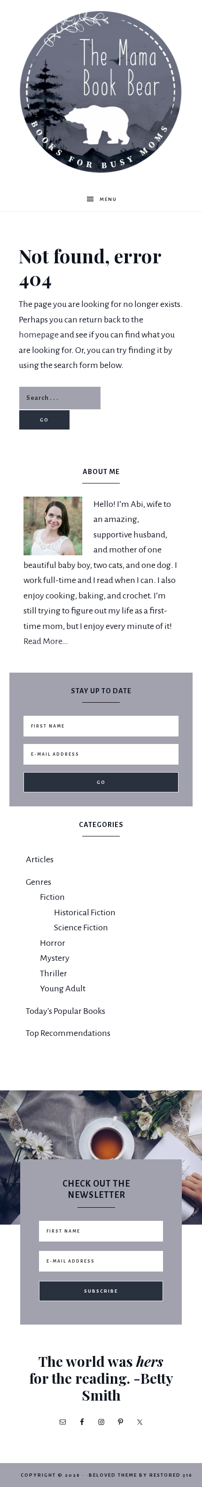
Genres (38, 882)
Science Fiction (81, 927)
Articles (40, 859)
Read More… (45, 641)
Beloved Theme (113, 1475)
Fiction (52, 897)
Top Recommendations (68, 1033)
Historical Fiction (85, 912)
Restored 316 (171, 1475)
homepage (39, 334)
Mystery (55, 958)
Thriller (53, 973)
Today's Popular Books (65, 1011)
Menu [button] (108, 199)
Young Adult (62, 988)
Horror (52, 943)
